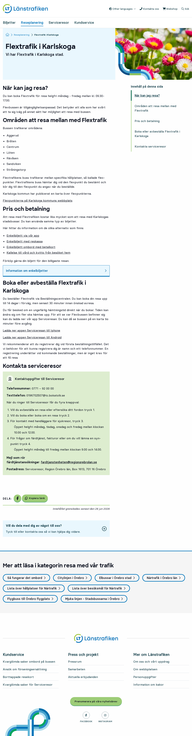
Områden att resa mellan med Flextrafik (155, 108)
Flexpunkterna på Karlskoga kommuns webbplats (37, 200)
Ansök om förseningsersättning (25, 669)
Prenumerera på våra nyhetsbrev (98, 701)
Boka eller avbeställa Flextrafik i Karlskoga (157, 134)
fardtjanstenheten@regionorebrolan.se (69, 462)
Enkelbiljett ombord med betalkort (31, 247)
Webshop (171, 8)
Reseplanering (32, 22)
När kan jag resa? (147, 95)
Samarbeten (76, 669)
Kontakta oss (150, 8)
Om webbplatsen (145, 669)
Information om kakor (148, 684)
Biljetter (9, 22)
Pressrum (75, 661)
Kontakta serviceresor (150, 146)
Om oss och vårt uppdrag (151, 661)
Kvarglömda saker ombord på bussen (29, 661)
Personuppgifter (144, 677)
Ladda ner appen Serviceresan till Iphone (31, 330)
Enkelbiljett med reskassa (25, 241)
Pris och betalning (147, 121)
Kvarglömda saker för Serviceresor (27, 684)
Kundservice (84, 22)
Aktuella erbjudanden (83, 677)
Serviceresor (59, 22)
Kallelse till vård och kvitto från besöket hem (38, 252)
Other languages (122, 8)
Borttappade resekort (18, 677)
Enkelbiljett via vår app (23, 235)
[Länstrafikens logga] (25, 8)
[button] (56, 528)
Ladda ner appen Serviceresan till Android (32, 337)
